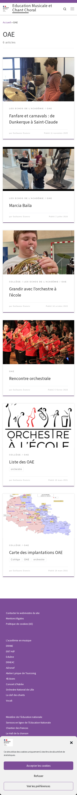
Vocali (9, 700)
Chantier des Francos (17, 728)
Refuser (38, 776)
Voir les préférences (38, 786)
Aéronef (10, 667)
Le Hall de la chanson (17, 733)
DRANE (9, 645)
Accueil (7, 22)
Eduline (10, 656)
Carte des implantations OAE (36, 552)
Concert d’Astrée (15, 684)
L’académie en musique (18, 640)
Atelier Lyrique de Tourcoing (21, 673)
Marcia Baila (20, 205)
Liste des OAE (21, 462)
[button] (71, 743)
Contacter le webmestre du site (23, 613)
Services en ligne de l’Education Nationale (28, 722)
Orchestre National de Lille (20, 689)
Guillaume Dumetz (21, 133)
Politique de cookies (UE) (19, 623)
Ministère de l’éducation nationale (24, 717)
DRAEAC (10, 662)
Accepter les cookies (39, 765)
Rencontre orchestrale (30, 378)
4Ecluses (10, 678)
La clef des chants (15, 695)
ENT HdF (10, 651)
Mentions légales (15, 618)
